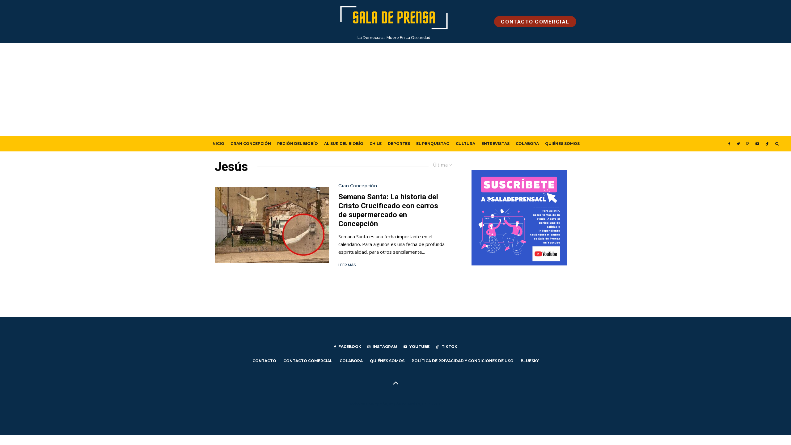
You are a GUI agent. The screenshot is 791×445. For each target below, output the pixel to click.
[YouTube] (757, 143)
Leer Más (347, 265)
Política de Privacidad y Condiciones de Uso (463, 360)
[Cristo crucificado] (272, 225)
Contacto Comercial (307, 360)
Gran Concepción (251, 143)
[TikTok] (767, 143)
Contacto (264, 360)
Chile (376, 143)
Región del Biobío (297, 143)
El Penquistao (433, 143)
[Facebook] (729, 143)
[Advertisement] (395, 89)
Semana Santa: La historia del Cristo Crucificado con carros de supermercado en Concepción (388, 210)
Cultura (465, 143)
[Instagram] (747, 143)
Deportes (399, 143)
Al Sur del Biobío (343, 143)
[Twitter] (738, 143)
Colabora (527, 143)
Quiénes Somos (562, 143)
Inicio (217, 143)
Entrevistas (495, 143)
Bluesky (530, 360)
